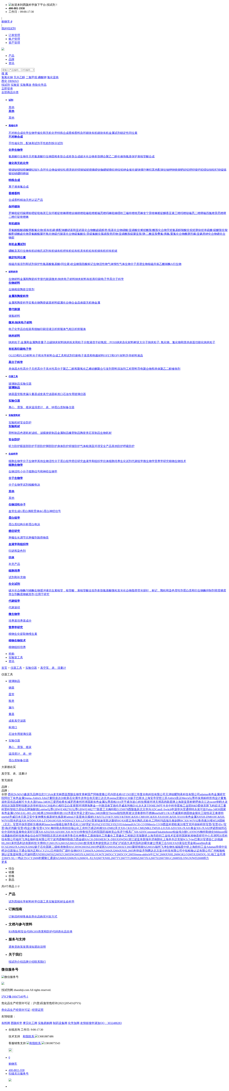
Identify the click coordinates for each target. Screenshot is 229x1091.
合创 (89, 798)
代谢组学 (137, 461)
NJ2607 (98, 858)
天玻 (95, 798)
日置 (36, 831)
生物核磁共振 (150, 264)
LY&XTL (99, 816)
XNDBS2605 (44, 854)
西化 (4, 81)
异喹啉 (153, 213)
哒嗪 (189, 213)
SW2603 (82, 846)
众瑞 (27, 850)
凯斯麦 (127, 813)
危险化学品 (39, 84)
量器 (34, 394)
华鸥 (219, 801)
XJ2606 (69, 858)
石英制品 (94, 432)
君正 (128, 820)
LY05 (112, 824)
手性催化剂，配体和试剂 (24, 143)
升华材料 (131, 355)
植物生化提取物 (19, 633)
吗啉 (109, 213)
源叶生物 (70, 850)
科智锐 (11, 809)
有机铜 (96, 250)
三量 (223, 805)
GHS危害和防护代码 (45, 931)
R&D (194, 805)
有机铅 (87, 250)
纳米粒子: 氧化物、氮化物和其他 (168, 342)
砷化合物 (211, 233)
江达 (101, 798)
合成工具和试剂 (62, 355)
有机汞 (78, 250)
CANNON (193, 831)
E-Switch (166, 809)
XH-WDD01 (29, 820)
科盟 (4, 809)
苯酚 (31, 230)
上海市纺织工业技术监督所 (164, 835)
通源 (53, 858)
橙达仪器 (7, 850)
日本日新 (20, 816)
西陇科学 (16, 1023)
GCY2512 (45, 850)
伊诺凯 (214, 828)
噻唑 (69, 213)
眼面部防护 (27, 446)
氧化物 (35, 302)
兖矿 (115, 843)
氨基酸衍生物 (17, 156)
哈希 (62, 801)
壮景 (187, 843)
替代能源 (46, 279)
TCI (46, 794)
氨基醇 (176, 230)
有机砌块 (97, 132)
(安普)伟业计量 (26, 828)
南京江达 (204, 801)
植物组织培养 (17, 647)
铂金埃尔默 (180, 831)
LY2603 (127, 846)
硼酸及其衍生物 (19, 250)
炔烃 (201, 230)
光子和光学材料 (42, 355)
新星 (100, 809)
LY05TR (104, 824)
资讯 (11, 63)
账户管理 (14, 38)
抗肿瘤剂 (31, 537)
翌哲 (159, 798)
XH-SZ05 (139, 831)
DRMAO (13, 81)
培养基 (13, 620)
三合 (164, 843)
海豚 (90, 805)
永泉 (197, 809)
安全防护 (25, 422)
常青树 (83, 794)
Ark (51, 794)
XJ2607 (160, 858)
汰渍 (134, 813)
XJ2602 (29, 846)
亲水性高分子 (54, 368)
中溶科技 (10, 831)
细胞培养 (114, 461)
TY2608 (131, 858)
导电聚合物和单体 (148, 368)
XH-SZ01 (171, 828)
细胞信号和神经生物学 (43, 471)
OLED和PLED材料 (20, 355)
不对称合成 (16, 132)
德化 (211, 831)
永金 (208, 843)
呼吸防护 (129, 446)
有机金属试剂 (111, 132)
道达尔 (59, 798)
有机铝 (70, 250)
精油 (23, 199)
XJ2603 (109, 846)
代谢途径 (14, 607)
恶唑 (103, 213)
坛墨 (192, 798)
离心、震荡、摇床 (20, 407)
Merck (185, 798)
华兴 (180, 809)
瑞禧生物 (61, 824)
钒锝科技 (15, 835)
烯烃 (143, 230)
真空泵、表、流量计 (53, 667)
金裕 (193, 843)
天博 (158, 801)
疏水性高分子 (22, 368)
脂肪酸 (83, 264)
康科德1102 (61, 813)
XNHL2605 (126, 850)
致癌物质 (43, 537)
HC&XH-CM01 (136, 816)
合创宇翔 (38, 835)
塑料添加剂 (119, 368)
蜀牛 (78, 798)
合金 (74, 302)
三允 (105, 809)
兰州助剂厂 (58, 850)
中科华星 (174, 805)
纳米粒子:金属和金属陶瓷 (25, 342)
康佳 (105, 813)
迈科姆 (98, 828)
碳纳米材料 (56, 342)
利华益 (137, 850)
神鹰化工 (84, 835)
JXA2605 (85, 854)
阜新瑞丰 (145, 839)
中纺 (186, 846)
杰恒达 (5, 805)
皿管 (17, 394)
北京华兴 (145, 809)
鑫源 (27, 794)
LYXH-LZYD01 (81, 820)
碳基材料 (51, 302)
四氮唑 (210, 213)
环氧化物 (48, 233)
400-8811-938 (17, 1070)
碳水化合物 (87, 156)
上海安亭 (150, 798)
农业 (73, 264)
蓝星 (79, 816)
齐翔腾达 (148, 850)
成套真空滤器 (45, 394)
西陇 (131, 809)
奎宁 (146, 213)
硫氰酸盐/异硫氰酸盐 (87, 233)
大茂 (33, 801)
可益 (203, 809)
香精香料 (74, 132)
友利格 (128, 805)
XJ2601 (79, 843)
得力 (206, 858)
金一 (96, 805)
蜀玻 (147, 801)
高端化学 (13, 125)
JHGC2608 (171, 858)
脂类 (134, 590)
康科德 (182, 813)
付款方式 (51, 916)
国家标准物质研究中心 (196, 835)
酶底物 (21, 594)
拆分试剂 (57, 143)
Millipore (219, 831)
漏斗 (28, 394)
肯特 (85, 828)
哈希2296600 (46, 813)
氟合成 (24, 186)
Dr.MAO (19, 794)
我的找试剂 (8, 28)
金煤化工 (198, 813)
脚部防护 (51, 446)
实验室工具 (16, 657)
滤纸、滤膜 (38, 432)
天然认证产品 (34, 199)
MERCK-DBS (107, 839)
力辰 (18, 809)
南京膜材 (87, 816)
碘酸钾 (42, 77)
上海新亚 (181, 801)
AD (153, 809)
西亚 (64, 794)
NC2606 (160, 854)
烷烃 (192, 230)
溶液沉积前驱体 (56, 329)
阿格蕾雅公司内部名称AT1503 (112, 794)
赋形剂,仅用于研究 (37, 594)
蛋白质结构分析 (19, 524)
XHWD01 (122, 839)
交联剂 (30, 289)
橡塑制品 (74, 432)
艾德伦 (114, 805)
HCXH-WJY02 (189, 820)
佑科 (53, 805)
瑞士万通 (18, 850)
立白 (67, 805)
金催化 (130, 169)
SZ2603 (91, 846)
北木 (106, 798)
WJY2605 (104, 854)
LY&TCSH (111, 816)
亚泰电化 (21, 831)
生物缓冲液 (41, 590)
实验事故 (25, 84)
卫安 (29, 816)
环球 (152, 801)
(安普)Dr (217, 824)
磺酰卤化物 (21, 233)
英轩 (30, 831)
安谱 (206, 839)
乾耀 (41, 858)
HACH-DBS (91, 839)
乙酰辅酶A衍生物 (170, 264)
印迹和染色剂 (17, 550)
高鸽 (164, 801)
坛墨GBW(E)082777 (84, 809)
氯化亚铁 (53, 77)
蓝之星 (83, 813)
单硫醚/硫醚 (211, 230)
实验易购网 (45, 1023)
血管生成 (14, 511)
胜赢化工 (110, 835)
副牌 (177, 820)
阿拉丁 (8, 798)
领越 (220, 839)
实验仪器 (25, 383)
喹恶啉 (139, 213)
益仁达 (213, 839)
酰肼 (187, 233)
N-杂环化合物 (46, 169)
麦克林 (57, 794)
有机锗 (113, 250)
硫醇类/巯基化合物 (110, 230)
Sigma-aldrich (142, 854)
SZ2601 (70, 843)
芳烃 (169, 230)
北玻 (119, 798)
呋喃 (74, 213)
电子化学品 (16, 329)
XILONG (183, 858)
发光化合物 (124, 590)
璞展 (158, 843)
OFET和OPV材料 (115, 355)
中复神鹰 (38, 816)
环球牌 (83, 805)
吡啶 (17, 213)
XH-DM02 (108, 828)
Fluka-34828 (95, 813)
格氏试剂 (43, 250)
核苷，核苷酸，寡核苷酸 (73, 590)
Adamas (211, 846)
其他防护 (117, 446)
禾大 (118, 828)
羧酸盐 (185, 230)
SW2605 (75, 854)
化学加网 (73, 1023)
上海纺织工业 (197, 846)
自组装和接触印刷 (34, 329)
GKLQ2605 (186, 854)
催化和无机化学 (47, 132)
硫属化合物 (64, 302)
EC (3, 846)
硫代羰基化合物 (64, 233)
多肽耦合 (100, 156)
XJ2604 (115, 850)
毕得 (218, 846)
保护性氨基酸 (43, 264)
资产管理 (14, 42)
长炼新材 (49, 816)
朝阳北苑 (50, 835)
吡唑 (91, 213)
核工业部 (185, 805)
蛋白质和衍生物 (193, 590)
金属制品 (63, 432)
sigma (112, 798)
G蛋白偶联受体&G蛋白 (34, 511)
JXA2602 (19, 846)
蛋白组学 (66, 461)
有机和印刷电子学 (98, 279)
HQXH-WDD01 (62, 820)
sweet (213, 801)
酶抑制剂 (209, 590)
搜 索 (4, 73)
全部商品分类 (10, 92)
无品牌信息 (37, 794)
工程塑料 (131, 368)
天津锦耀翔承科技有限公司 (182, 794)
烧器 (11, 394)
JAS (118, 801)
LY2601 (50, 843)
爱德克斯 (203, 805)
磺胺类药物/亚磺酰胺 (117, 233)
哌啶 (57, 213)
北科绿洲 (61, 835)
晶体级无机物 (85, 302)
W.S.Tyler (188, 839)
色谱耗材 (25, 432)
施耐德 (34, 809)
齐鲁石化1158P (76, 824)
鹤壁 (195, 801)
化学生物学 (30, 132)
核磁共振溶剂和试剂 (21, 264)
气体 (110, 264)
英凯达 (107, 820)
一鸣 (18, 858)
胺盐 (222, 230)
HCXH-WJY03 (71, 831)
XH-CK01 (127, 828)
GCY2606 (32, 858)
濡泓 (181, 843)
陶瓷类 (84, 432)
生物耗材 (106, 432)
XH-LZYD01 (45, 820)
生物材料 (14, 279)
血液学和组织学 (93, 461)
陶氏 (140, 820)
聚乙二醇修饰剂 (170, 368)
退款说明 (40, 946)
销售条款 (25, 916)
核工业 (215, 854)
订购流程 (14, 916)
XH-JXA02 (203, 828)
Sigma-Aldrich (33, 798)
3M (158, 805)
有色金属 (18, 798)
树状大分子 (141, 342)
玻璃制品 (14, 383)
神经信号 (55, 511)
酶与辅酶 (28, 590)
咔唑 (132, 213)
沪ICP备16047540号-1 (14, 996)
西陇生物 (73, 794)
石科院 (95, 831)
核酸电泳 (34, 484)
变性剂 (179, 590)
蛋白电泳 (34, 524)
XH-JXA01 (184, 828)
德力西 (74, 839)
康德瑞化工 (97, 835)
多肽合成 (74, 156)
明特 (191, 809)
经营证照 (37, 1009)
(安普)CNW (43, 828)
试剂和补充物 (17, 577)
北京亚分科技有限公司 (168, 850)
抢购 (11, 653)
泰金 (193, 828)
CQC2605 (128, 854)
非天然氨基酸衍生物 (39, 156)
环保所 (23, 824)
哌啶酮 (161, 213)
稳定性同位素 (128, 132)
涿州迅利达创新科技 (24, 843)
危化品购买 (38, 916)
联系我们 (40, 961)
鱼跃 (137, 809)
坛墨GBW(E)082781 (59, 809)
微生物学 (149, 461)
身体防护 (63, 446)
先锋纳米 (38, 824)
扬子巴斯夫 (137, 798)
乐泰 (171, 820)
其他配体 (157, 169)
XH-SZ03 (56, 831)
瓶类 (23, 394)
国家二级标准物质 (57, 846)
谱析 (30, 824)
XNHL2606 (172, 854)
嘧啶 (34, 213)
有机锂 (61, 250)
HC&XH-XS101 (156, 816)
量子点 (45, 342)
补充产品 (14, 564)
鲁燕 (201, 820)
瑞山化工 (76, 828)
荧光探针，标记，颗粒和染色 (156, 590)
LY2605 (65, 854)
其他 (11, 107)
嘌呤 (120, 213)
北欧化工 (148, 820)
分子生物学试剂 (19, 484)
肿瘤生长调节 (17, 537)
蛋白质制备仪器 (64, 407)
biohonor (168, 831)
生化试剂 (126, 461)
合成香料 (14, 199)
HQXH (121, 820)
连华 (84, 798)
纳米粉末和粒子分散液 (78, 342)
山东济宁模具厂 (124, 831)
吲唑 (183, 213)
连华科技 (36, 805)
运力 (110, 843)
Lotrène (43, 809)
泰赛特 (141, 813)
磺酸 (26, 230)
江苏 (164, 798)
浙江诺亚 (134, 839)
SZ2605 (56, 854)
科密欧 (173, 824)
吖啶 (17, 216)
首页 (4, 667)
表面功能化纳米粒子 (202, 342)
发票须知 (28, 946)
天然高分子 (38, 368)
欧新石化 (69, 798)
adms (69, 816)
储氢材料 (14, 315)
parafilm (200, 843)
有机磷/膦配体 (55, 230)
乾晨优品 (10, 801)
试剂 (11, 100)
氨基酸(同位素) (61, 264)
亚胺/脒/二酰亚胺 (146, 233)
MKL (148, 828)
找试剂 (5, 84)
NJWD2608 (196, 858)
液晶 (140, 355)
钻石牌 (25, 809)
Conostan (150, 831)
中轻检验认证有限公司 (196, 850)
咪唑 (80, 213)
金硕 (81, 839)
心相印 (60, 805)
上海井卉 (168, 839)
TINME (151, 805)
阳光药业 (16, 820)
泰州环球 (81, 801)
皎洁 (217, 805)
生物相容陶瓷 (17, 289)
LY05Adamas (123, 824)
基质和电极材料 (94, 355)
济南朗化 (157, 839)
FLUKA (167, 813)
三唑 (177, 213)
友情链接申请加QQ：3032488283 (101, 1023)
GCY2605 (116, 854)
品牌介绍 (28, 961)
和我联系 (29, 1036)
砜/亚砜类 (199, 233)
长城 (67, 801)
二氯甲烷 (32, 77)
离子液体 (14, 186)
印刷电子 (78, 355)
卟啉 (146, 169)
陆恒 (120, 813)
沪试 (121, 843)
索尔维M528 (211, 820)
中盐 (224, 846)
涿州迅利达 (137, 843)
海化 (134, 820)
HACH (126, 798)
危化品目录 (65, 931)
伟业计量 (217, 798)
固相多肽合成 (60, 156)
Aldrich (171, 798)
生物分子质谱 (133, 264)
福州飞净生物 (163, 846)
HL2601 (6, 843)
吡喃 (114, 213)
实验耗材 (14, 422)
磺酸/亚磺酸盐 (131, 230)
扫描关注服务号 (19, 1073)
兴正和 (34, 850)
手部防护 (40, 446)
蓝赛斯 (74, 805)
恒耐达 (25, 805)
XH (199, 816)
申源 (174, 809)
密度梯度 (220, 590)
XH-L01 (161, 828)
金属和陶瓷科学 (30, 279)
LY (74, 816)
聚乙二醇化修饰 (116, 156)
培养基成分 (24, 620)
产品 (11, 55)
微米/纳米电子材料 (63, 279)
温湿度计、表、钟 (42, 407)
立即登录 (7, 88)
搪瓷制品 (51, 432)
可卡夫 (164, 805)
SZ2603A (149, 846)
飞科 (212, 805)
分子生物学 (30, 461)
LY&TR (122, 816)
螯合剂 (13, 594)
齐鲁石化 (73, 835)
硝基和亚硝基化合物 (80, 230)
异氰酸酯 (14, 230)
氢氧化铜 (7, 77)
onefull (158, 813)
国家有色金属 (96, 801)
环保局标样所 (203, 798)
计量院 (51, 798)
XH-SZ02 (44, 831)
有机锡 (53, 250)
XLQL (95, 854)
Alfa (44, 798)
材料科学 (13, 271)
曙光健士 (149, 843)
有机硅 (33, 250)
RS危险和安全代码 (20, 931)
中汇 (153, 854)
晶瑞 (166, 820)
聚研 (114, 820)
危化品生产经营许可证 (15, 1009)
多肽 (100, 590)
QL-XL (206, 854)
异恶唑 (219, 213)
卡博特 (41, 843)
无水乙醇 (19, 77)
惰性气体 (119, 264)
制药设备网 (60, 1023)
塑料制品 (14, 432)
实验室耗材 (14, 415)
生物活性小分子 (19, 471)
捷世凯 (102, 843)
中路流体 (104, 805)
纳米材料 (81, 279)
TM (154, 828)
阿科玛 (158, 820)
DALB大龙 (140, 805)
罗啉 (11, 213)
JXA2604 (95, 850)
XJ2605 (197, 854)
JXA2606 (79, 858)
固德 (189, 813)
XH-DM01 (207, 816)
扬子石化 (40, 846)
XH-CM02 (139, 828)
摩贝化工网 (30, 1023)
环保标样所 (198, 824)
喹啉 (63, 213)
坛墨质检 (110, 801)
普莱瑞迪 (97, 820)
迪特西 (31, 854)
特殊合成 (63, 132)
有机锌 (104, 250)
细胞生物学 (16, 461)
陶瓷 (43, 302)
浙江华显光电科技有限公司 (148, 794)
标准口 (58, 394)
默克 (87, 843)
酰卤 (96, 230)
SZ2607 (140, 858)
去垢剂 (93, 590)
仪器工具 (13, 376)
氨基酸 (107, 590)
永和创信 (65, 828)
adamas (204, 794)
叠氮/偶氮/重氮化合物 (171, 233)
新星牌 (171, 801)
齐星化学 (73, 813)
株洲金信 (27, 835)
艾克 (188, 824)
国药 (102, 831)
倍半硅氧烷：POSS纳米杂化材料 (113, 342)
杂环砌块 (86, 132)
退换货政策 (16, 946)
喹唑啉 (24, 216)
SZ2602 (9, 846)
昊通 (186, 809)
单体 (11, 368)
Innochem (50, 824)
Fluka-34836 (43, 801)
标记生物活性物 (98, 264)
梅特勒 (55, 828)
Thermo (112, 813)
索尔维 (181, 824)
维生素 (33, 633)
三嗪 (126, 213)
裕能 (130, 835)
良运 (179, 798)
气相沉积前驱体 (76, 329)
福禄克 (109, 831)
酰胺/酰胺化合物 (156, 230)
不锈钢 (150, 813)
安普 (16, 824)
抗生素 (53, 590)
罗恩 (73, 801)
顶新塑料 (15, 805)
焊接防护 (74, 446)
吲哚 (23, 213)
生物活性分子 (51, 461)
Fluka (159, 831)
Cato (158, 809)
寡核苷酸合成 (146, 156)
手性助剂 (46, 143)
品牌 (11, 59)
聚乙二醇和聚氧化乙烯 (77, 368)
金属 (97, 302)
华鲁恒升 (85, 831)
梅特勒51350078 (118, 809)
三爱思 (54, 801)
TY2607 (121, 858)
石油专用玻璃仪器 (74, 394)
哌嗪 (97, 213)
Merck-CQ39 (155, 824)
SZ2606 (60, 858)
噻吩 (28, 213)
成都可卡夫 (23, 801)
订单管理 (14, 35)
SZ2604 (106, 850)
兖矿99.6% (92, 824)
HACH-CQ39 (139, 824)
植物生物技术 (177, 461)
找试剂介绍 (16, 961)
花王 (212, 813)
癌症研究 (77, 461)
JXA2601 (60, 843)
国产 (90, 794)
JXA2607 (150, 858)
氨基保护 (131, 156)
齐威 (121, 805)
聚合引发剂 (104, 368)
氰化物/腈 (40, 230)
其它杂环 (48, 213)
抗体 (106, 461)
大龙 (225, 801)
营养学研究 (162, 461)
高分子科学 (116, 279)
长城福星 (178, 846)
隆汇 (47, 858)
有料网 (5, 1023)
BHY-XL (9, 858)
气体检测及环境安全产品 (96, 446)
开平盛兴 (126, 801)
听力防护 (14, 446)
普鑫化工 (121, 835)
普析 (190, 801)
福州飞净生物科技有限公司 (33, 839)
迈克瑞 (137, 835)
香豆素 (170, 213)
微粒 (114, 590)
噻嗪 (203, 213)
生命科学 (13, 453)
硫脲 (133, 233)
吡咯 (40, 213)
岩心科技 (138, 801)
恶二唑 (196, 213)
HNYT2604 (83, 850)
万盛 (91, 828)
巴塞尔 (198, 839)
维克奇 (94, 843)
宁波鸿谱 (56, 839)
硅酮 (94, 368)
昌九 (127, 843)
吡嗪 (86, 213)
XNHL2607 (109, 858)
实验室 (15, 84)
